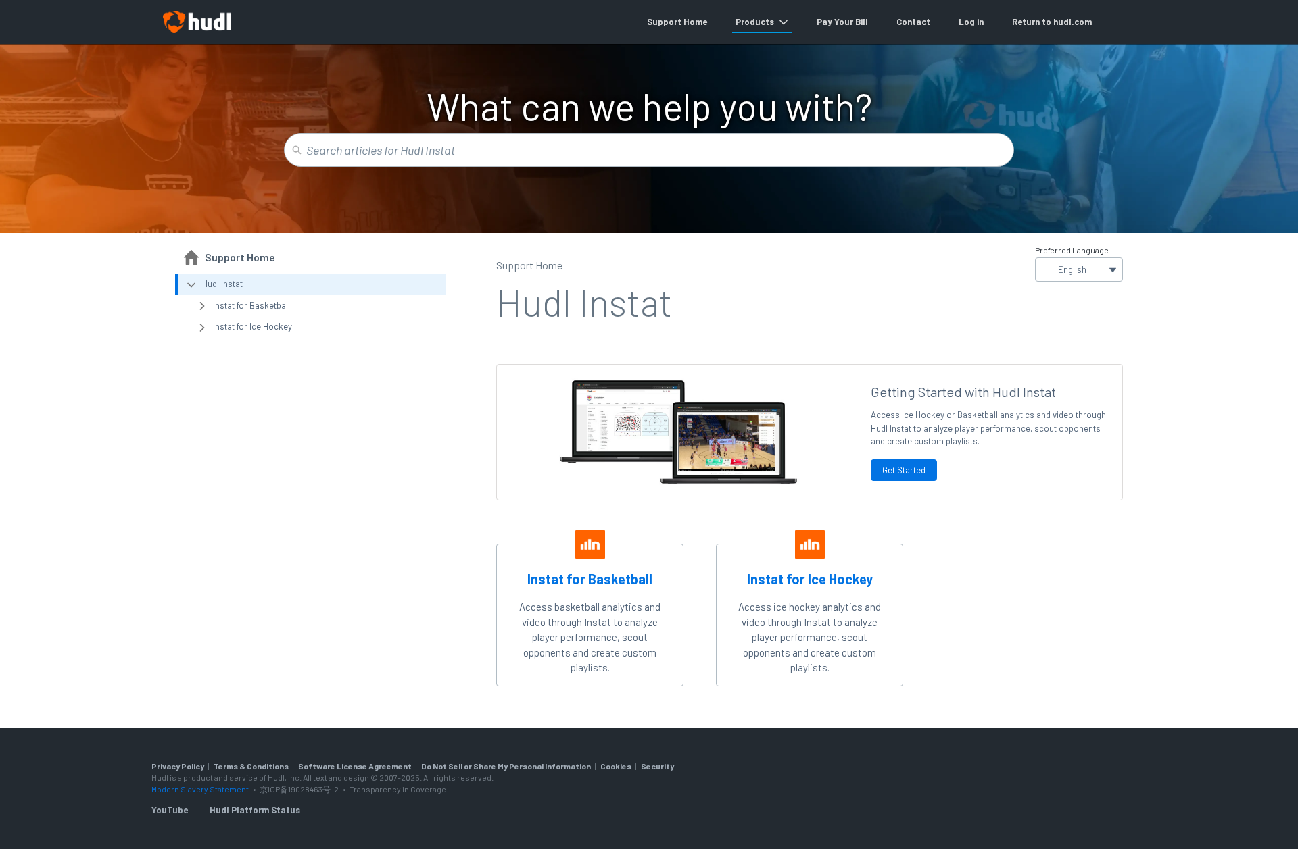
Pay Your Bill (842, 21)
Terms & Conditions (251, 766)
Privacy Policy (177, 766)
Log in (971, 21)
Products (755, 21)
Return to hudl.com (1052, 21)
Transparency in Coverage (398, 789)
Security (657, 766)
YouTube (169, 809)
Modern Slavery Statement (200, 789)
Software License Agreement (355, 766)
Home (695, 21)
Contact (913, 21)
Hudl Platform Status (255, 809)
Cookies (615, 766)
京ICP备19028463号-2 (300, 789)
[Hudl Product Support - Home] (196, 22)
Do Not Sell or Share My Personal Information (506, 766)
